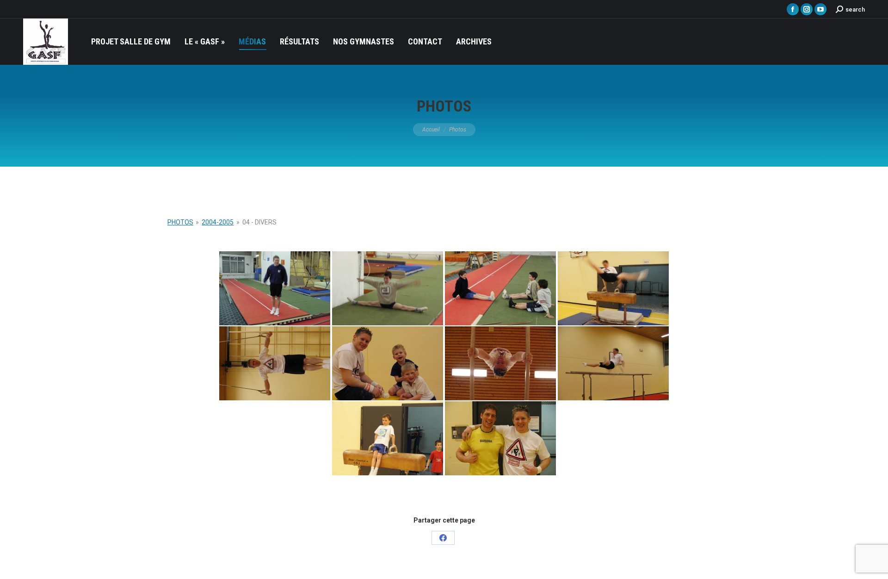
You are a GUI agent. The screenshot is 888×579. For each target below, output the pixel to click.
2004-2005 (218, 222)
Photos (180, 222)
